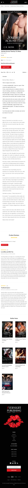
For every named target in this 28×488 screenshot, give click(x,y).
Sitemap (14, 440)
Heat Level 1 (14, 451)
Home (2, 6)
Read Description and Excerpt (8, 63)
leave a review (9, 57)
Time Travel (7, 6)
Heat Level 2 (14, 453)
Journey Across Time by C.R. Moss (17, 6)
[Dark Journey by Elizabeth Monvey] (7, 382)
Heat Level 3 (3, 53)
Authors (14, 434)
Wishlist (24, 72)
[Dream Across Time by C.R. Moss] (7, 329)
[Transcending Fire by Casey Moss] (20, 356)
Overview (5, 76)
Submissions (14, 435)
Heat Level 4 (14, 456)
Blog (14, 439)
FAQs (14, 437)
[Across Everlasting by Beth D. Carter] (7, 356)
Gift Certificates (14, 479)
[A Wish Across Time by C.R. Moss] (20, 329)
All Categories (14, 445)
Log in (8, 479)
